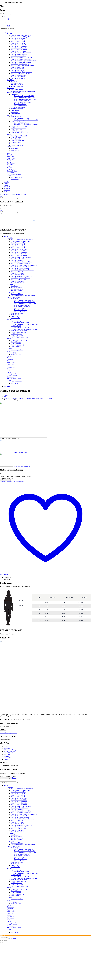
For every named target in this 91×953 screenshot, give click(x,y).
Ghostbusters (10, 88)
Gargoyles (10, 155)
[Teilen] (4, 940)
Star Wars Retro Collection (18, 128)
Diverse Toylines (12, 171)
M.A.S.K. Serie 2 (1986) (18, 41)
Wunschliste (7, 188)
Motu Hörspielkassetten (20, 105)
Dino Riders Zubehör (17, 84)
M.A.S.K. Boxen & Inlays (18, 38)
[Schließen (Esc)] (6, 940)
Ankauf (6, 183)
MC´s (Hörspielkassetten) (14, 174)
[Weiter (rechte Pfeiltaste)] (2, 942)
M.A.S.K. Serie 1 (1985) (18, 40)
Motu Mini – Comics (20, 104)
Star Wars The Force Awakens (19, 132)
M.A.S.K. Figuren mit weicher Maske (21, 57)
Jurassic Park (10, 156)
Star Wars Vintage (16, 116)
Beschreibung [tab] (7, 577)
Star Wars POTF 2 (16, 121)
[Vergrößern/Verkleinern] (0, 940)
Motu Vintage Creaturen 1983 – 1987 (24, 97)
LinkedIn (12, 481)
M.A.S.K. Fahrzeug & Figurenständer (21, 72)
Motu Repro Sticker (19, 107)
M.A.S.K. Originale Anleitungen (20, 64)
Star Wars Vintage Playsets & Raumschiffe (26, 120)
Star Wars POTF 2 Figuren (21, 123)
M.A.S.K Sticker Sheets (17, 70)
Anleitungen (10, 172)
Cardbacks (10, 152)
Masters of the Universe (13, 92)
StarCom (9, 144)
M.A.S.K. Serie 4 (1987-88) (18, 45)
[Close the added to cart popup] (16, 778)
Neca (8, 166)
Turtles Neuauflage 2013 (18, 140)
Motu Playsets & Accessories (22, 102)
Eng (5, 16)
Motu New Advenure (17, 108)
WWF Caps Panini (16, 150)
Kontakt (6, 185)
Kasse (14, 778)
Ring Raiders (10, 163)
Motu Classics (15, 110)
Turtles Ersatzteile (16, 139)
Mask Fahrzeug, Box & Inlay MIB (20, 37)
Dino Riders (10, 80)
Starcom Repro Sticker (17, 145)
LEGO (9, 161)
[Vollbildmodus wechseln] (2, 940)
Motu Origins (14, 112)
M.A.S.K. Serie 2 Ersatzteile (19, 48)
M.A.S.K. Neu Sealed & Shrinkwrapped (22, 35)
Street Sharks (10, 158)
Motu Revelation (15, 113)
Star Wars (10, 115)
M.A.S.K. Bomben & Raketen (19, 54)
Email (22, 481)
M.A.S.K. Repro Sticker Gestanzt (20, 73)
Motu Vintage (14, 94)
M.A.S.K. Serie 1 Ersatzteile (19, 46)
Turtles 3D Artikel (16, 142)
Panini (9, 175)
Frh (8, 19)
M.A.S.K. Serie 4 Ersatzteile (19, 51)
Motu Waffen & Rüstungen (22, 100)
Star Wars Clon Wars (16, 129)
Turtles (9, 134)
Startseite (6, 182)
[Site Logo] (13, 194)
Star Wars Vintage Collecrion (19, 126)
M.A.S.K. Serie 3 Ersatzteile (19, 49)
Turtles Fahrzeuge (16, 137)
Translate (13, 938)
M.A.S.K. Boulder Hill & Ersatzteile (21, 53)
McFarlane (10, 167)
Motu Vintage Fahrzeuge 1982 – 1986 (25, 99)
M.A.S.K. (10, 33)
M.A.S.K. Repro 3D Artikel (18, 75)
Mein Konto (7, 186)
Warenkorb (7, 190)
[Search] (17, 198)
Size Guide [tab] (7, 579)
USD (5, 23)
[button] (2, 196)
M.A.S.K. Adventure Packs (18, 56)
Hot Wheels (10, 164)
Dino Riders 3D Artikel (17, 86)
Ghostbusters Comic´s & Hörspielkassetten (23, 91)
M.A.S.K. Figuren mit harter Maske (21, 59)
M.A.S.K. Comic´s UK (17, 67)
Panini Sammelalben (16, 177)
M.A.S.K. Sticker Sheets (18, 78)
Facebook (3, 481)
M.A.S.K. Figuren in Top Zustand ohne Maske (24, 60)
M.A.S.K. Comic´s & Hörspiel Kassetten (22, 65)
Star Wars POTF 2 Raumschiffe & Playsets (26, 124)
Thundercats (10, 153)
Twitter (8, 481)
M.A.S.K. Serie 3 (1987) (18, 43)
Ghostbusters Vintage (17, 89)
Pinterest (18, 481)
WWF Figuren (15, 148)
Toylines (6, 32)
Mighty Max (10, 160)
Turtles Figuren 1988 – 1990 (19, 136)
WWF (9, 147)
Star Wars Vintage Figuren (21, 118)
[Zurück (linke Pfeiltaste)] (0, 942)
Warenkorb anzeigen (6, 778)
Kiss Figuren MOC (12, 169)
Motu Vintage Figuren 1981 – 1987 (24, 96)
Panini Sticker (14, 179)
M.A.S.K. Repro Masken (18, 76)
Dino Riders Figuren (16, 83)
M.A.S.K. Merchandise (17, 68)
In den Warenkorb (5, 480)
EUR (8, 26)
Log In (5, 191)
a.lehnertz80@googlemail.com (8, 733)
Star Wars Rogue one (17, 131)
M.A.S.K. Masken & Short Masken (21, 62)
